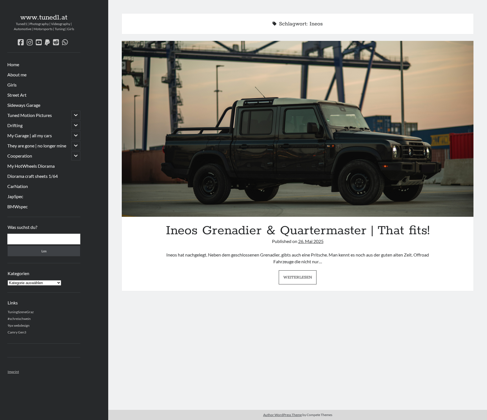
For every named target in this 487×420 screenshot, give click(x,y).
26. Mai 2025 (311, 241)
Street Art (16, 95)
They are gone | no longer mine (36, 145)
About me (16, 74)
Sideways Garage (23, 105)
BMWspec (17, 206)
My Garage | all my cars (29, 135)
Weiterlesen (299, 279)
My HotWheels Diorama (31, 166)
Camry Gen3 (17, 332)
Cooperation (19, 155)
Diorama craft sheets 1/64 (32, 176)
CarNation (17, 186)
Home (13, 64)
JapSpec (15, 196)
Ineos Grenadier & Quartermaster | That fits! (297, 129)
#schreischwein (19, 319)
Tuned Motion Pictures (29, 115)
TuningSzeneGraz (21, 312)
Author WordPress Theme (282, 415)
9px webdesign (19, 325)
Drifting (15, 125)
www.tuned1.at (43, 17)
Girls (12, 84)
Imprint (13, 372)
